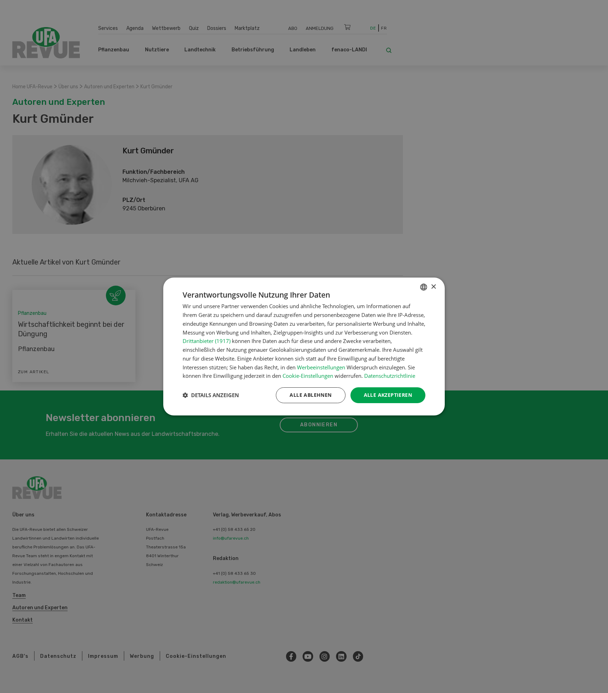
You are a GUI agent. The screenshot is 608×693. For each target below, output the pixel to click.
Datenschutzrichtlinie (389, 375)
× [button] (433, 287)
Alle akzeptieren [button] (388, 395)
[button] (211, 395)
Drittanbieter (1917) (206, 340)
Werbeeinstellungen (321, 367)
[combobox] (423, 287)
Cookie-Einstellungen (308, 375)
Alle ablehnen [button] (310, 395)
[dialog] (304, 346)
